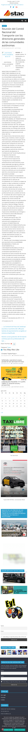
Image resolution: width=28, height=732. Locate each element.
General (4, 26)
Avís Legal (3, 695)
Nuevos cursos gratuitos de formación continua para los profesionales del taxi (14, 339)
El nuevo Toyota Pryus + (9, 353)
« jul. (2, 412)
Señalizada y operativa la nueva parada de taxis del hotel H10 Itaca (13, 361)
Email (2, 631)
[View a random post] (25, 20)
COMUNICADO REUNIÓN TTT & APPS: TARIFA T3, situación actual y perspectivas (14, 383)
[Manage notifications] (2, 729)
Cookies (3, 700)
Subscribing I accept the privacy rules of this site (14, 636)
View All (23, 647)
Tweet (9, 347)
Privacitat (3, 697)
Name (2, 625)
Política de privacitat (20, 729)
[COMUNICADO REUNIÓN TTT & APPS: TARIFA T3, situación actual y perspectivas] (14, 367)
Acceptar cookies (8, 729)
